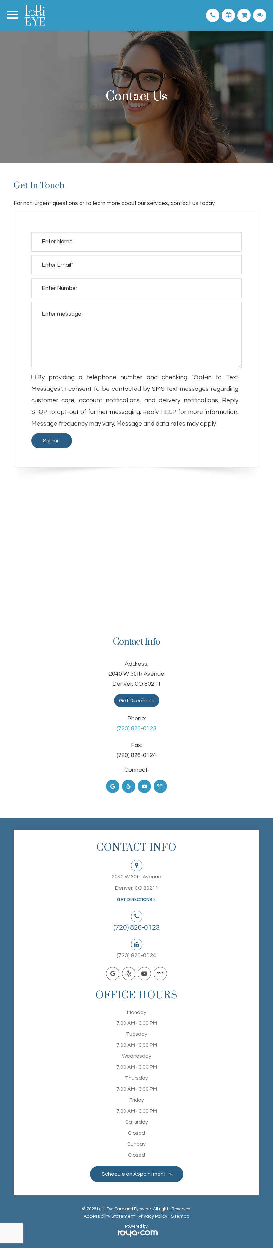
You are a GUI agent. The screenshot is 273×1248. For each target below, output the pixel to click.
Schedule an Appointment (134, 1174)
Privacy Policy (152, 1216)
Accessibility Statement (109, 1216)
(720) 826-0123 (136, 728)
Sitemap (180, 1216)
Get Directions (136, 700)
